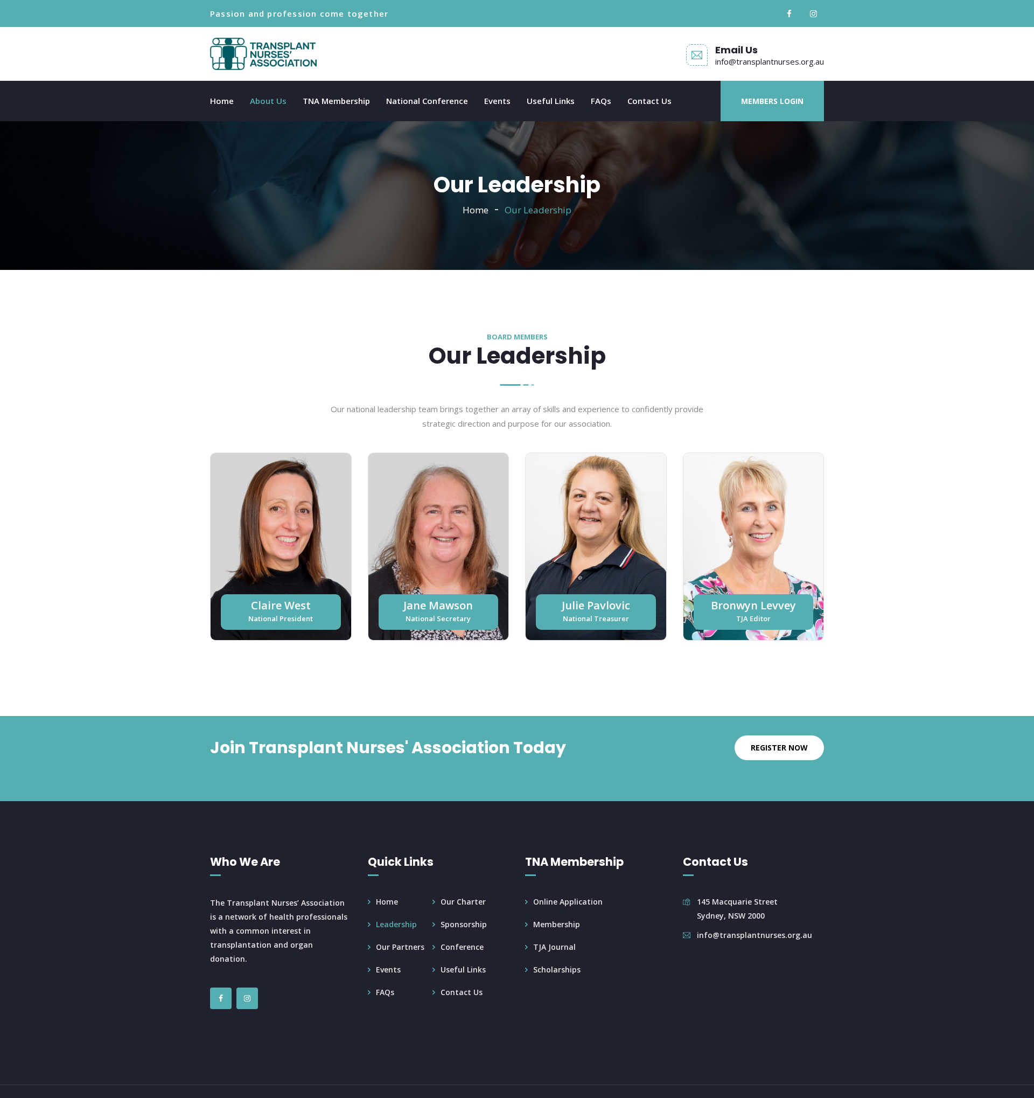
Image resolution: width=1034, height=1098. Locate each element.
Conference (462, 947)
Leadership (396, 924)
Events (497, 100)
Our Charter (463, 902)
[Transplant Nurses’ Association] (263, 53)
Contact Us (649, 100)
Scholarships (557, 969)
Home (222, 100)
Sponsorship (464, 924)
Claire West (281, 605)
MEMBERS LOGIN (772, 101)
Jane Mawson (438, 605)
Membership (556, 924)
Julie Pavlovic (596, 605)
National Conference (427, 100)
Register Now (779, 747)
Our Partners (400, 947)
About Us (268, 100)
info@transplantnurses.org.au (769, 61)
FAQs (601, 100)
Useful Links (551, 100)
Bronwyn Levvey (753, 605)
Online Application (568, 902)
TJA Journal (554, 947)
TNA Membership (336, 100)
